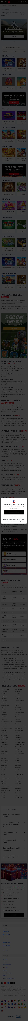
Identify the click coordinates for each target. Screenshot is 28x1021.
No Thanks (14, 516)
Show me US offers (14, 512)
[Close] (25, 499)
